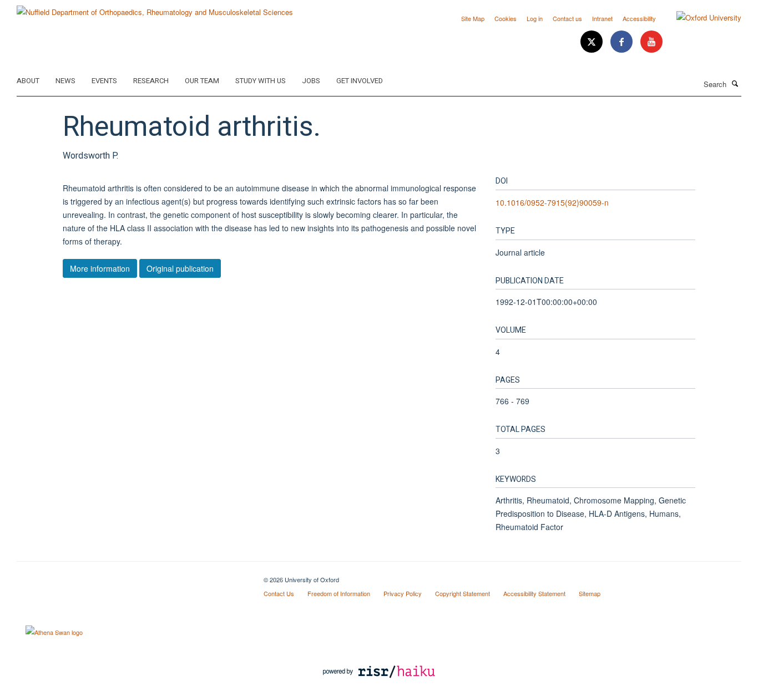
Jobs (311, 80)
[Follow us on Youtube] (651, 42)
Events (104, 80)
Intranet (602, 18)
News (65, 80)
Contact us (567, 18)
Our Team (202, 80)
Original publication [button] (180, 268)
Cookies (505, 18)
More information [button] (100, 268)
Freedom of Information (338, 593)
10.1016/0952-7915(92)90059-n (552, 202)
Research (151, 80)
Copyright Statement (462, 593)
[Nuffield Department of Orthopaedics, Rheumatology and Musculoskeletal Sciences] (155, 8)
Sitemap (589, 593)
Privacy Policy (402, 593)
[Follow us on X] (592, 42)
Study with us (260, 80)
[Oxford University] (700, 17)
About (28, 80)
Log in (535, 18)
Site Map (472, 18)
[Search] (735, 83)
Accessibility (639, 18)
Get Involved (359, 80)
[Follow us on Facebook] (622, 42)
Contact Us (279, 593)
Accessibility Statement (534, 593)
